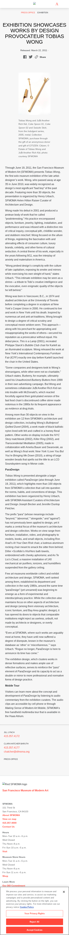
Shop (5, 876)
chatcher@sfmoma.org (17, 751)
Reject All (34, 922)
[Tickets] (57, 4)
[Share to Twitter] (31, 57)
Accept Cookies (34, 930)
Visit (4, 851)
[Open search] (61, 4)
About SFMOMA (11, 815)
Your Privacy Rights (34, 913)
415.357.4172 (12, 736)
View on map (9, 819)
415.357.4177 (12, 747)
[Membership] (52, 4)
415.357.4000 (9, 823)
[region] (34, 911)
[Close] (63, 891)
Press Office (28, 13)
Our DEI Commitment (13, 885)
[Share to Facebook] (24, 57)
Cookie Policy (27, 907)
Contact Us (8, 826)
